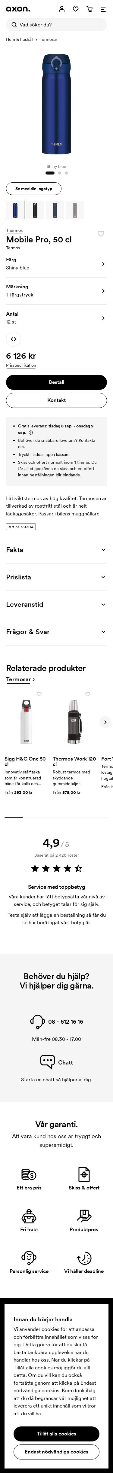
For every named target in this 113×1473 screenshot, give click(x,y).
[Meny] (103, 9)
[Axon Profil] (18, 9)
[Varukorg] (89, 9)
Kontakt (56, 400)
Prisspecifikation (21, 365)
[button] (15, 210)
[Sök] (12, 24)
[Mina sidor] (62, 9)
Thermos (14, 230)
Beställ (56, 382)
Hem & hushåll (19, 39)
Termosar (48, 39)
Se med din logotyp (33, 188)
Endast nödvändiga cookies (56, 1451)
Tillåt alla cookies (56, 1433)
